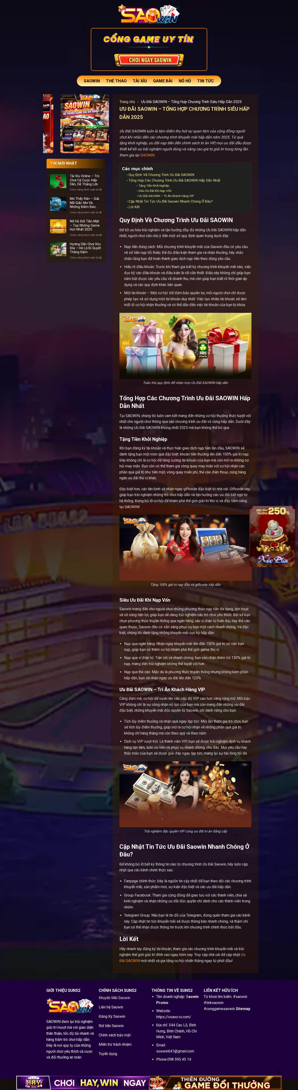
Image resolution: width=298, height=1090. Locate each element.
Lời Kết (134, 207)
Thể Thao (116, 81)
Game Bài (163, 81)
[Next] (289, 536)
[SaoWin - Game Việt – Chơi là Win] (149, 13)
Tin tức (205, 81)
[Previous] (256, 536)
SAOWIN (92, 81)
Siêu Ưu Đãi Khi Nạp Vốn (155, 191)
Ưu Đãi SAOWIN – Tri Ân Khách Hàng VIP (166, 196)
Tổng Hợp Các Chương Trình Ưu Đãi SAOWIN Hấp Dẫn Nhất (174, 180)
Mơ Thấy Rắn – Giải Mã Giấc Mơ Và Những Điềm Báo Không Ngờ (84, 203)
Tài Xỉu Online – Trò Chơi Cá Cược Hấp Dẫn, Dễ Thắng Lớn (84, 180)
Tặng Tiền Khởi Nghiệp (154, 185)
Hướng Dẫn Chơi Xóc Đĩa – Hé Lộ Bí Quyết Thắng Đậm (85, 248)
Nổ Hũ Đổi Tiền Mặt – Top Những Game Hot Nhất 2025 (85, 225)
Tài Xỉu (140, 81)
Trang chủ (127, 102)
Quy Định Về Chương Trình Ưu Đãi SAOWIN (161, 175)
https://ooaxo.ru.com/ (173, 1017)
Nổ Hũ (185, 81)
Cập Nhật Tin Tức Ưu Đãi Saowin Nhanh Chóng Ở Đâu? (171, 201)
